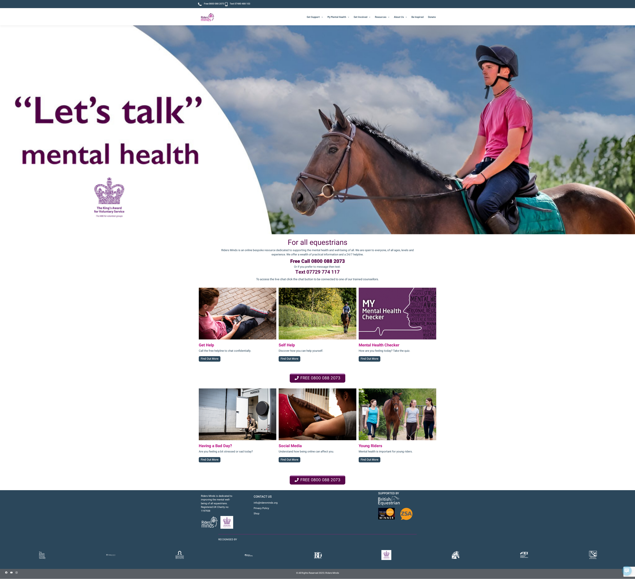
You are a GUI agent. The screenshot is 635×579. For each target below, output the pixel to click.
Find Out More (209, 359)
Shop (256, 513)
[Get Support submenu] (322, 17)
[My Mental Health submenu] (348, 17)
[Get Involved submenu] (369, 17)
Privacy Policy (261, 508)
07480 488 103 (242, 3)
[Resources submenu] (388, 17)
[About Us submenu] (406, 17)
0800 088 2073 (216, 3)
